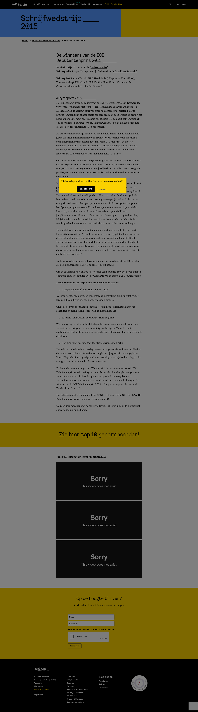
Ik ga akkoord (85, 188)
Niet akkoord (101, 189)
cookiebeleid (117, 181)
